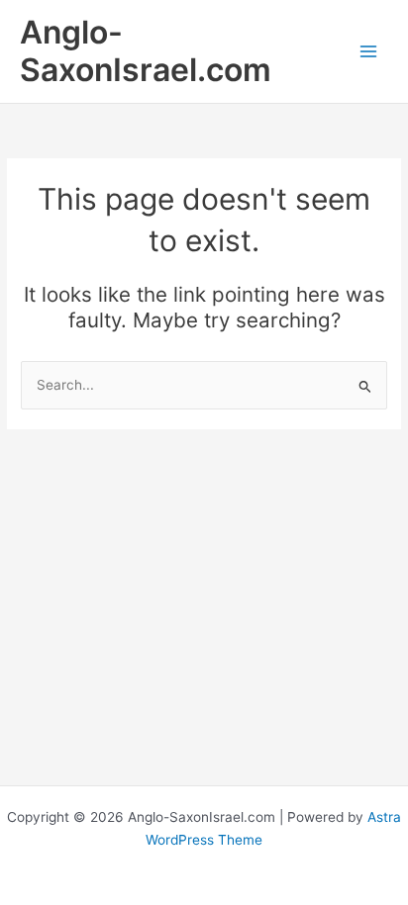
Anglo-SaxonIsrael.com (145, 51)
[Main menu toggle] (369, 51)
